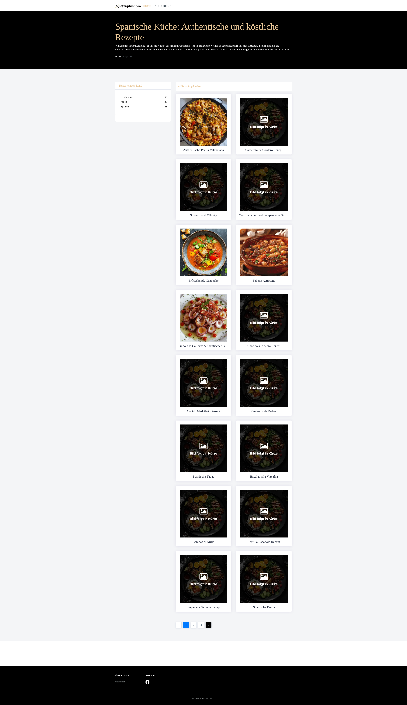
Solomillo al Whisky (203, 215)
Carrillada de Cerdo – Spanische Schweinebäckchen (264, 215)
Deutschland (144, 97)
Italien (144, 101)
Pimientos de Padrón (264, 411)
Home (118, 56)
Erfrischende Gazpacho (204, 280)
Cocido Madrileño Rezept (203, 411)
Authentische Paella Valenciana (203, 149)
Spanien (144, 106)
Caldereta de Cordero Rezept (264, 149)
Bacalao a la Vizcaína (264, 476)
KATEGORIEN (161, 6)
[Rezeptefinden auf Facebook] (147, 682)
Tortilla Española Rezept (264, 541)
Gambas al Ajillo (203, 541)
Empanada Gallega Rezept (203, 607)
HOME (147, 6)
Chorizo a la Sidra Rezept (263, 345)
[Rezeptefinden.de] (128, 5)
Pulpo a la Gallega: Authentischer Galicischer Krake (203, 345)
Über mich (120, 682)
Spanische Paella (264, 607)
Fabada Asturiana (264, 280)
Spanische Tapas (203, 476)
